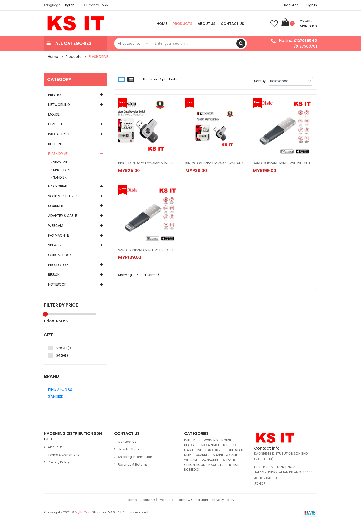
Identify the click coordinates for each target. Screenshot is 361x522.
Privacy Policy (58, 462)
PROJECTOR (58, 264)
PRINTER (54, 94)
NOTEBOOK (57, 284)
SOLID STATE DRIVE (63, 196)
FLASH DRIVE (98, 56)
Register (291, 5)
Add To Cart (139, 165)
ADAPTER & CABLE (62, 215)
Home (162, 23)
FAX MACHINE (58, 235)
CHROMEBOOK (60, 255)
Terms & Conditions (63, 454)
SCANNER (55, 205)
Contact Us (232, 23)
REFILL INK (55, 143)
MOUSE (54, 114)
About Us (206, 23)
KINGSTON (61, 169)
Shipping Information (135, 457)
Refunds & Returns (133, 464)
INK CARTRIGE (59, 134)
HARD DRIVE (57, 186)
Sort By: (260, 81)
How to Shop (128, 449)
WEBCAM (55, 225)
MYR (105, 5)
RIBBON (54, 274)
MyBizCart (83, 512)
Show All (60, 162)
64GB (63, 355)
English (69, 5)
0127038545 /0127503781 (305, 43)
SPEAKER (55, 245)
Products (182, 23)
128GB (63, 348)
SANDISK (60, 177)
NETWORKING (59, 104)
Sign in (311, 5)
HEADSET (55, 124)
